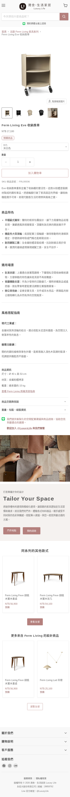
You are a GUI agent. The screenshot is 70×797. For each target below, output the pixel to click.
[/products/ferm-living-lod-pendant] (53, 661)
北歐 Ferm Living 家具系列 (24, 31)
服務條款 (28, 778)
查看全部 (35, 621)
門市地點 (11, 530)
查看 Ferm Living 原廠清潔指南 (18, 391)
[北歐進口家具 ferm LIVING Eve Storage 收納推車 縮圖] (7, 113)
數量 (4, 155)
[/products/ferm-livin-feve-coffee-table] (53, 576)
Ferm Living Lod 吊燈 (51, 680)
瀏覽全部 (35, 706)
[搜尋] (64, 16)
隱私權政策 (41, 778)
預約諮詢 (31, 530)
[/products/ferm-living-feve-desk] (18, 576)
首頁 (4, 31)
